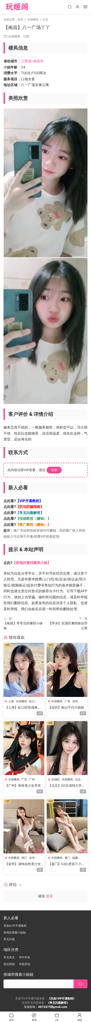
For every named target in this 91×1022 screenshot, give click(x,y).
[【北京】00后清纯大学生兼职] (67, 748)
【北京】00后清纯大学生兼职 (66, 785)
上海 (11, 701)
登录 (54, 470)
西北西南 (9, 964)
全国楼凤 (14, 36)
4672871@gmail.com (52, 1007)
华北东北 (9, 957)
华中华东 (24, 957)
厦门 (67, 857)
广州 (32, 779)
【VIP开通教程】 (29, 501)
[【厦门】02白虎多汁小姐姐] (67, 826)
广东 (67, 701)
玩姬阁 (17, 7)
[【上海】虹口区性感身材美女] (24, 670)
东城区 (55, 779)
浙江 (24, 857)
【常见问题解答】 (30, 512)
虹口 (32, 701)
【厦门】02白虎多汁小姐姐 (66, 864)
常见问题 (9, 939)
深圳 (75, 701)
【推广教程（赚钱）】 (33, 524)
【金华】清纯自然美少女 (23, 864)
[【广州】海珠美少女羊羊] (24, 748)
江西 (26, 36)
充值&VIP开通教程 (15, 925)
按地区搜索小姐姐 (15, 932)
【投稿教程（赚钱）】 (33, 518)
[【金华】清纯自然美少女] (24, 826)
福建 (75, 857)
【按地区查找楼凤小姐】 (31, 562)
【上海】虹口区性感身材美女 (23, 707)
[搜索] (69, 6)
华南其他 (24, 964)
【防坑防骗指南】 (30, 506)
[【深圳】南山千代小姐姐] (67, 670)
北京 (78, 779)
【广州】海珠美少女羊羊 (23, 785)
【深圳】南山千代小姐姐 (66, 707)
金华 (32, 857)
